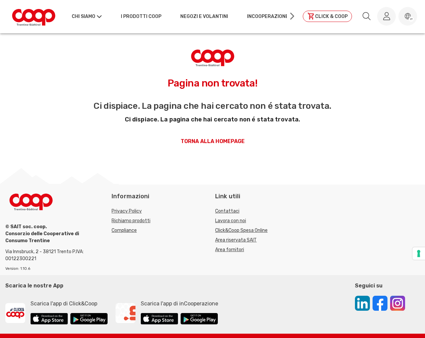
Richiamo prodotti (131, 221)
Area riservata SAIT (236, 240)
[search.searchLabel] (367, 16)
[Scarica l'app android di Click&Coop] (89, 319)
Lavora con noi (230, 221)
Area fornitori (229, 250)
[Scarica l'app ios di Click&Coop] (49, 319)
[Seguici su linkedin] (362, 304)
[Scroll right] (291, 16)
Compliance (124, 230)
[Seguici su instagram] (397, 304)
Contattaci (227, 211)
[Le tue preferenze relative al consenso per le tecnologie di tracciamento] (418, 253)
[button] (407, 16)
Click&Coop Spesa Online (241, 230)
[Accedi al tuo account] (386, 16)
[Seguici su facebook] (380, 304)
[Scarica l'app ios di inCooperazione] (159, 319)
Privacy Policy (127, 211)
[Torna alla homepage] (33, 16)
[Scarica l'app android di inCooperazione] (199, 319)
